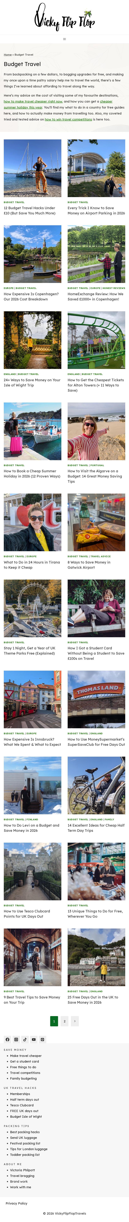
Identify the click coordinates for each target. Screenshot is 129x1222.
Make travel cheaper (26, 1056)
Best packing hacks (25, 1132)
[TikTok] (25, 1039)
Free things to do (23, 1067)
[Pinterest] (42, 1039)
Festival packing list (25, 1143)
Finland (32, 819)
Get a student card (24, 1061)
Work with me (20, 1187)
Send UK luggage (23, 1138)
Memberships (20, 1094)
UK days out (28, 1111)
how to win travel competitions (68, 119)
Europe (9, 288)
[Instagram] (16, 1039)
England (10, 374)
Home (8, 54)
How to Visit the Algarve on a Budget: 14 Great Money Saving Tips (95, 476)
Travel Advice (100, 556)
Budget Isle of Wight (26, 1116)
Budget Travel (14, 202)
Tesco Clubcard (22, 1105)
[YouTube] (33, 1039)
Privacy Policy (16, 1203)
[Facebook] (7, 1039)
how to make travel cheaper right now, (33, 101)
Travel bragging (22, 1176)
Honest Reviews (114, 288)
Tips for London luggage (29, 1149)
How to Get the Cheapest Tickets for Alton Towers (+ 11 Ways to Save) (96, 385)
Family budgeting (23, 1078)
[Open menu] (64, 39)
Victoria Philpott (22, 1170)
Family (109, 819)
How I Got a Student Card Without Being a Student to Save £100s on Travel (96, 653)
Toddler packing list (25, 1155)
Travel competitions (25, 1073)
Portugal (97, 465)
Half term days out (24, 1099)
